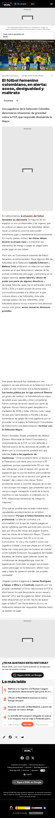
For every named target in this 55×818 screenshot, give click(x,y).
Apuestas (35, 770)
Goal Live (26, 770)
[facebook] (22, 758)
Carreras (28, 767)
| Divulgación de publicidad (25, 29)
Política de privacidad (15, 767)
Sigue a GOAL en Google (29, 675)
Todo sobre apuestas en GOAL (13, 35)
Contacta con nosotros (19, 765)
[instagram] (27, 758)
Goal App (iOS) (15, 770)
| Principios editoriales (42, 29)
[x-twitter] (33, 758)
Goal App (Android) (40, 767)
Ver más (27, 724)
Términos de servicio (36, 765)
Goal (15, 792)
